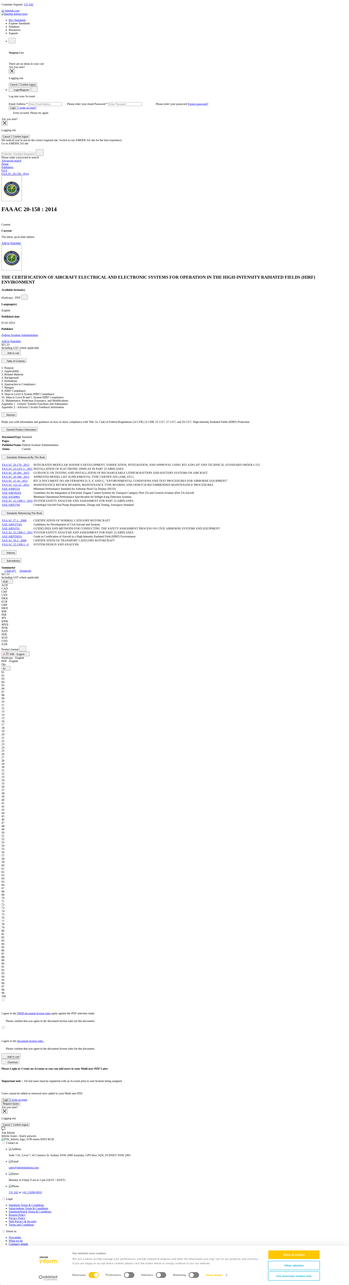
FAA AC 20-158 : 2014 (15, 173)
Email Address (51, 103)
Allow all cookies (294, 1254)
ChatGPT (10, 570)
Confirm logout (28, 84)
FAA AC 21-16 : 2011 (15, 480)
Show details (214, 1275)
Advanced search (11, 160)
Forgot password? (198, 103)
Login (13, 108)
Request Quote (11, 1103)
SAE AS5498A (11, 496)
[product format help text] (22, 649)
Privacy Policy (17, 1218)
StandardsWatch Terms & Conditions (30, 1211)
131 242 (28, 4)
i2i (2, 10)
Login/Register (21, 90)
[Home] (14, 13)
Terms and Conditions (21, 1224)
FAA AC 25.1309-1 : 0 (15, 544)
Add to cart (13, 353)
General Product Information (21, 429)
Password (141, 103)
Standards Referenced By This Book (25, 457)
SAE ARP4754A (12, 524)
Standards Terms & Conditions (26, 1205)
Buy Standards (17, 20)
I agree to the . (23, 1041)
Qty (3, 664)
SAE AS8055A (11, 488)
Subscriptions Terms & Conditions (28, 1208)
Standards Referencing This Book (24, 513)
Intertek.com (12, 10)
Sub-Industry (13, 560)
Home (5, 164)
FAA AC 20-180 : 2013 (15, 476)
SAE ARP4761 (11, 528)
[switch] (129, 1275)
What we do (16, 1240)
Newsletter (15, 1237)
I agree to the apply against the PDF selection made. (48, 1013)
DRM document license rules (34, 1013)
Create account (18, 1099)
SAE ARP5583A (12, 536)
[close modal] (12, 71)
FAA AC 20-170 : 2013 (15, 464)
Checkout (12, 1062)
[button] (7, 581)
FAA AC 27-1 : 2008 (14, 520)
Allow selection (294, 1265)
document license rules (30, 1041)
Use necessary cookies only (294, 1276)
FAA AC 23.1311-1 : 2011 (17, 468)
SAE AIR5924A (11, 492)
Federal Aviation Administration (19, 335)
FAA (4, 170)
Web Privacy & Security (23, 1221)
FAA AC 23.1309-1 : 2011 (17, 500)
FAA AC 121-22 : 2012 (15, 484)
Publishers (7, 167)
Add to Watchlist (11, 243)
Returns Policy (17, 1214)
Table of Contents (15, 361)
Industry (10, 552)
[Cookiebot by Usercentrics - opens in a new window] (48, 1278)
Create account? (26, 107)
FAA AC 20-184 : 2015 (15, 472)
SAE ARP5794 (11, 504)
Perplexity (25, 570)
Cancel (13, 84)
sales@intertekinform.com (24, 1167)
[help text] (24, 297)
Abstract (10, 415)
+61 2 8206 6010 (32, 1192)
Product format (10, 649)
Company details (18, 1244)
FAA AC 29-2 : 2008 (14, 540)
